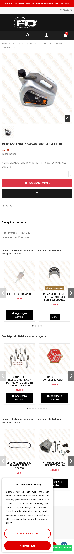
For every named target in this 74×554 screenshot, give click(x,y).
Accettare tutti (27, 546)
